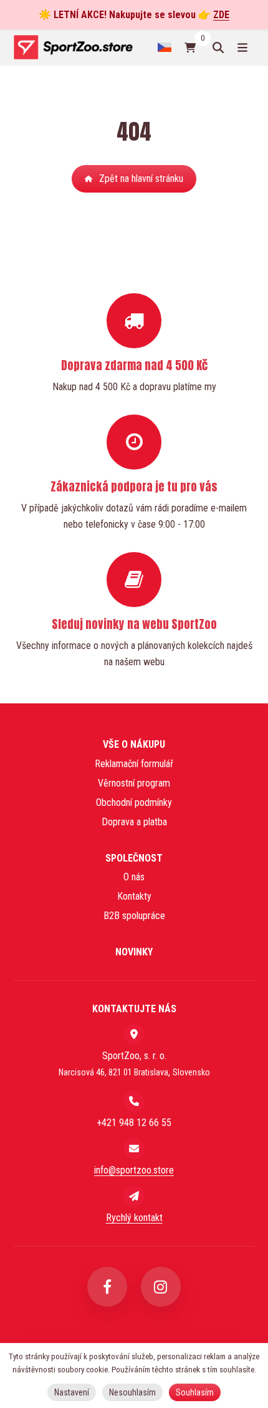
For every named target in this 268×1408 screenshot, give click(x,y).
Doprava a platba (134, 822)
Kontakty (134, 896)
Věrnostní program (134, 783)
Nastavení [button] (71, 1392)
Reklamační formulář (134, 764)
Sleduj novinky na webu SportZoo (134, 624)
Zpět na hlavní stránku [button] (141, 178)
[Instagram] (161, 1287)
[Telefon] (134, 1101)
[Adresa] (134, 1034)
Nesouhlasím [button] (132, 1392)
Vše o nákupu (134, 744)
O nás (134, 877)
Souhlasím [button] (195, 1392)
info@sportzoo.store (134, 1170)
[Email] (134, 1148)
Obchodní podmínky (134, 802)
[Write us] (134, 1196)
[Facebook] (107, 1287)
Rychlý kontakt (134, 1218)
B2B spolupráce (134, 916)
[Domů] (72, 47)
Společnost (134, 858)
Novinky (134, 952)
